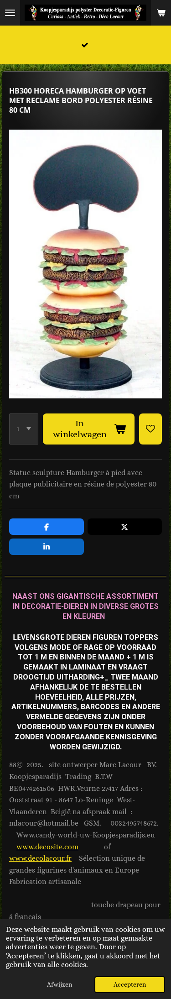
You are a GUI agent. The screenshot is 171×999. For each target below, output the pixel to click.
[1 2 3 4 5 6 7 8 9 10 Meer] (23, 429)
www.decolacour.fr (40, 858)
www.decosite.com (47, 846)
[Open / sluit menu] (10, 13)
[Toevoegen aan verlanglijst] (150, 429)
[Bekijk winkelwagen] (161, 13)
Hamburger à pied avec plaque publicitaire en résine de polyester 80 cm (82, 484)
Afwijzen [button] (59, 984)
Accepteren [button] (130, 984)
